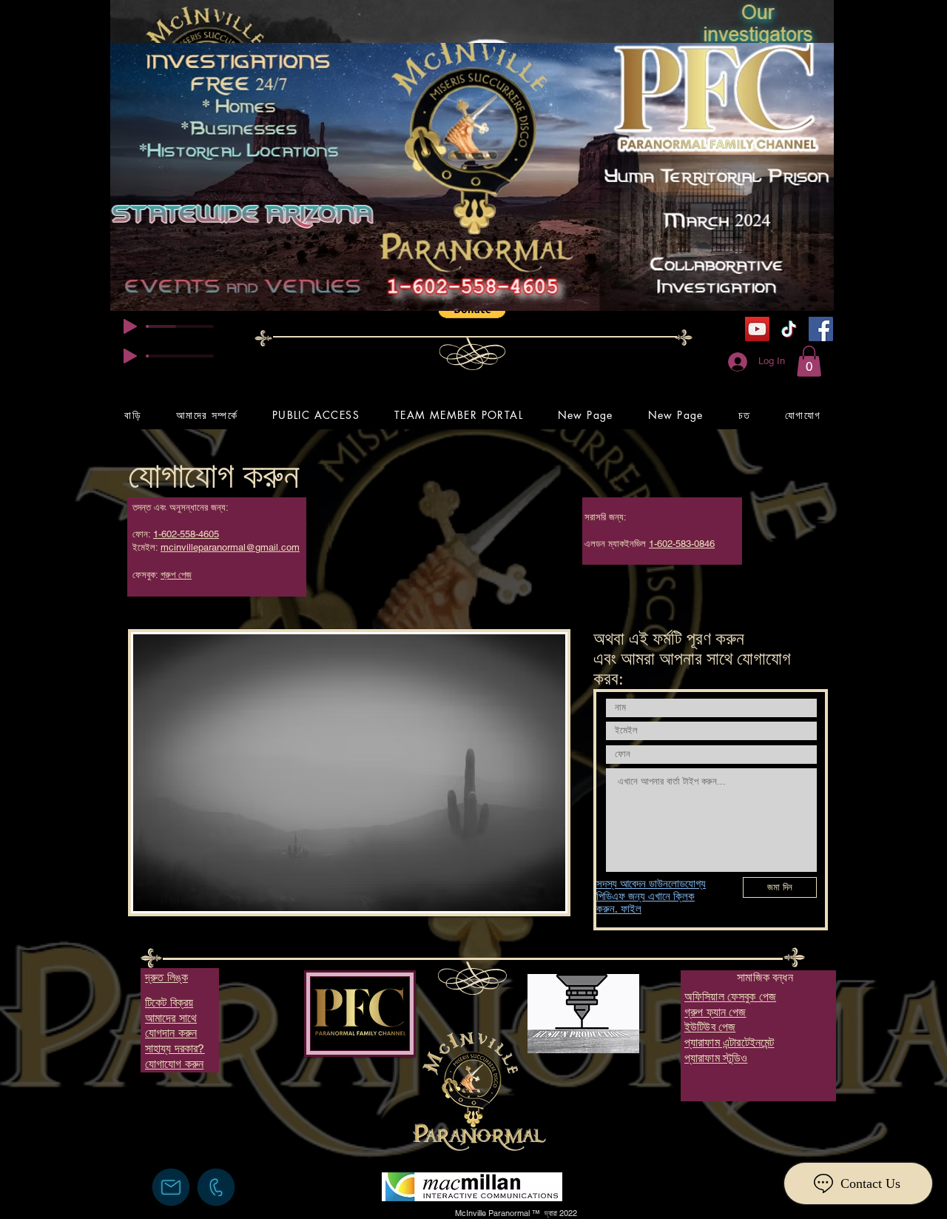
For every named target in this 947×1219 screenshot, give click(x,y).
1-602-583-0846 (682, 543)
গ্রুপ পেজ (176, 574)
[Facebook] (821, 329)
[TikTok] (789, 329)
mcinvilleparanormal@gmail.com (230, 547)
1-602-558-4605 (186, 534)
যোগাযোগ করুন (213, 475)
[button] (809, 361)
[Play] (130, 326)
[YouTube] (757, 329)
